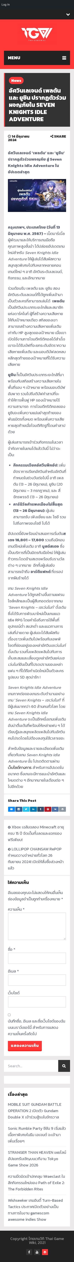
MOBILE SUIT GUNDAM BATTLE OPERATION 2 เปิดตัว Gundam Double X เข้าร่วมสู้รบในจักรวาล (34, 1110)
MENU (14, 58)
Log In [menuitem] (6, 4)
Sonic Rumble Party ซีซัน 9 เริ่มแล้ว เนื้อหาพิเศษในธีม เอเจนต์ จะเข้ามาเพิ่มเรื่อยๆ (37, 1134)
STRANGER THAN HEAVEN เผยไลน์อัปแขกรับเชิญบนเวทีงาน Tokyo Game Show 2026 (37, 1158)
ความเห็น (16, 909)
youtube (37, 1252)
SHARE (59, 136)
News (16, 80)
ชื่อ (11, 949)
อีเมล (13, 971)
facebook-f (29, 1252)
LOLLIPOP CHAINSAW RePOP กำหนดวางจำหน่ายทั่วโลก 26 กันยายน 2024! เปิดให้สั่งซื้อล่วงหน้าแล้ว (36, 858)
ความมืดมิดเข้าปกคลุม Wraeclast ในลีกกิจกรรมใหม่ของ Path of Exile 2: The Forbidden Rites (36, 1182)
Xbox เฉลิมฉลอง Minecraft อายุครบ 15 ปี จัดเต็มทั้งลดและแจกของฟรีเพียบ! (36, 833)
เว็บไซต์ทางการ (20, 767)
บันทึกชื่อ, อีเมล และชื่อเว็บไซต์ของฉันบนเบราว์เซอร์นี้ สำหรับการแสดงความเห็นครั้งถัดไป (36, 1027)
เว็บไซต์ (14, 993)
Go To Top (45, 1252)
